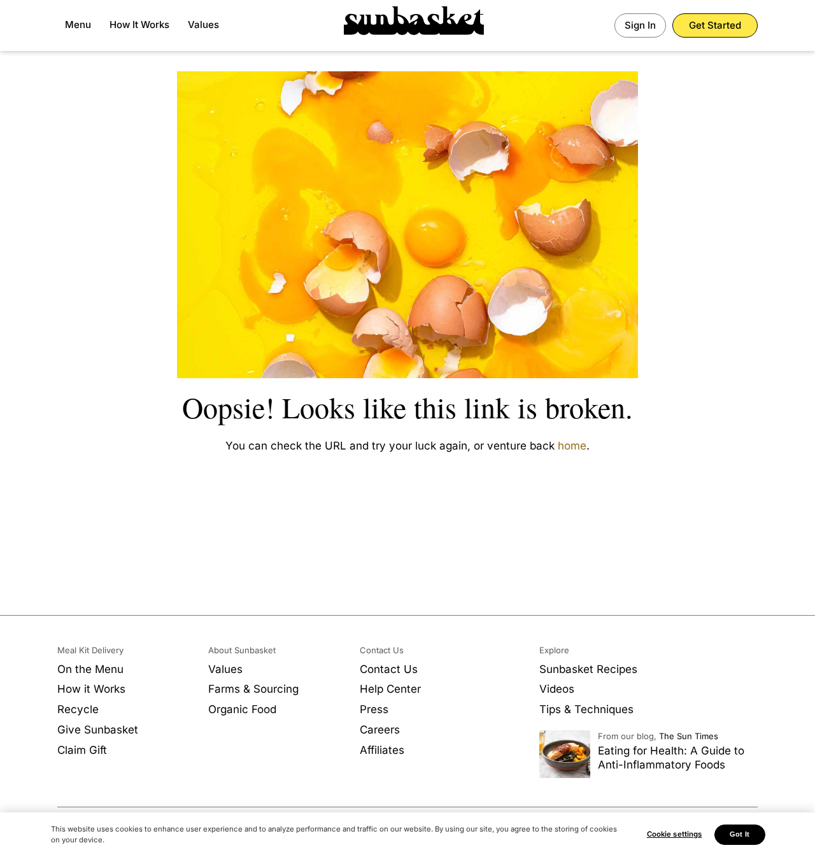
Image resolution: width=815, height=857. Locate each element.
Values (203, 24)
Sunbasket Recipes (588, 669)
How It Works (139, 24)
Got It (739, 834)
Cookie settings (674, 834)
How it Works (91, 689)
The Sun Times (688, 736)
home (572, 445)
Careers (380, 729)
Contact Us (389, 669)
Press (374, 709)
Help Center (390, 689)
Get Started (715, 25)
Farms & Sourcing (253, 689)
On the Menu (90, 669)
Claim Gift (82, 750)
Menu (78, 24)
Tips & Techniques (586, 709)
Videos (556, 689)
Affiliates (382, 750)
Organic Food (242, 709)
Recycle (78, 709)
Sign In (640, 25)
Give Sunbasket (97, 729)
